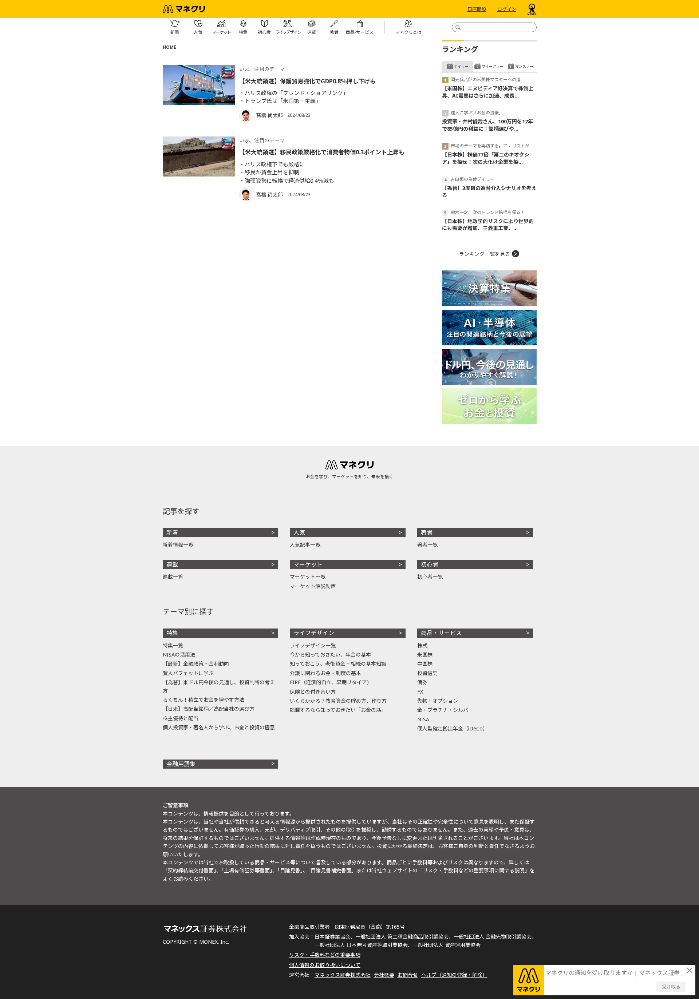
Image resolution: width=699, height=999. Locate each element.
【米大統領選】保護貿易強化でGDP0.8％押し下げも (307, 81)
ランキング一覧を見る (484, 253)
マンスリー (524, 66)
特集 (172, 633)
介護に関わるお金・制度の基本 (325, 673)
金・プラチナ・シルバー (445, 709)
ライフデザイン (313, 633)
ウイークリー (492, 66)
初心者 (429, 564)
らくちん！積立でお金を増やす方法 (203, 699)
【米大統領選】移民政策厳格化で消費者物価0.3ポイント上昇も (321, 152)
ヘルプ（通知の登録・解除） (454, 974)
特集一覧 (173, 645)
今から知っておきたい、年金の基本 (330, 654)
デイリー (461, 66)
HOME (169, 47)
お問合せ (408, 974)
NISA (423, 719)
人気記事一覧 (305, 544)
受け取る (671, 986)
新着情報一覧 (178, 544)
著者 (427, 532)
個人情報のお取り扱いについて (324, 965)
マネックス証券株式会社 (343, 974)
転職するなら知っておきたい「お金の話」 (338, 709)
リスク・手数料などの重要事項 (324, 954)
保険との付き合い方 (313, 691)
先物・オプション (437, 700)
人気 (299, 532)
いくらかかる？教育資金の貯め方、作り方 (338, 700)
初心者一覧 (430, 576)
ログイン (506, 9)
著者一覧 (427, 544)
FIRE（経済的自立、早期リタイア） (331, 682)
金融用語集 (181, 764)
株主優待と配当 (180, 718)
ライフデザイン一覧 (313, 645)
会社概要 (384, 974)
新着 (172, 532)
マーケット (308, 564)
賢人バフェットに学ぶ (188, 673)
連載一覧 (173, 576)
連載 (172, 564)
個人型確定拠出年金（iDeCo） (452, 728)
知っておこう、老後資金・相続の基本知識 (338, 663)
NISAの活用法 (179, 654)
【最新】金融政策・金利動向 (196, 663)
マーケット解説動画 (313, 586)
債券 (422, 682)
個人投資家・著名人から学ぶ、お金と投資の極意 (219, 727)
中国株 (425, 663)
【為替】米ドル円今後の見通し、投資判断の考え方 (219, 686)
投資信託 (427, 673)
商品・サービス (441, 633)
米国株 (425, 654)
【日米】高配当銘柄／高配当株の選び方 (208, 708)
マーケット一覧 (307, 576)
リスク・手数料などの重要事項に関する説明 (474, 870)
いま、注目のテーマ (262, 69)
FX (420, 691)
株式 (422, 645)
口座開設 (476, 9)
